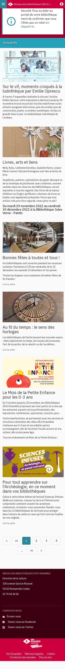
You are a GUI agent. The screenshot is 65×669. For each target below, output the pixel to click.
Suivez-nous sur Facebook (21, 621)
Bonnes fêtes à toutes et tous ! (31, 257)
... (22, 550)
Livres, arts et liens (20, 162)
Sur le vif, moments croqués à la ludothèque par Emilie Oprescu (32, 89)
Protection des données (23, 657)
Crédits (51, 653)
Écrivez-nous (14, 616)
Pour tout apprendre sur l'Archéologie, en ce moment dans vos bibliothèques (29, 486)
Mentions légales (34, 653)
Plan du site (45, 657)
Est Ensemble (14, 653)
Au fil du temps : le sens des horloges (28, 329)
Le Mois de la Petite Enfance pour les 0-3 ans (29, 395)
